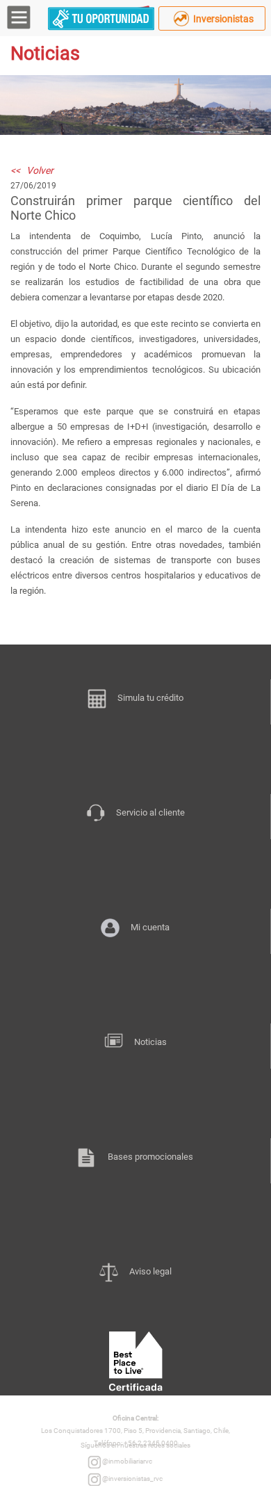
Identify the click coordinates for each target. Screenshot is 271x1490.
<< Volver (32, 170)
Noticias (150, 1042)
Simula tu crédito (150, 698)
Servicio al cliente (150, 812)
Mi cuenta (150, 927)
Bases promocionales (150, 1156)
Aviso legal (150, 1271)
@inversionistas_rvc (132, 1478)
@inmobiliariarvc (126, 1461)
